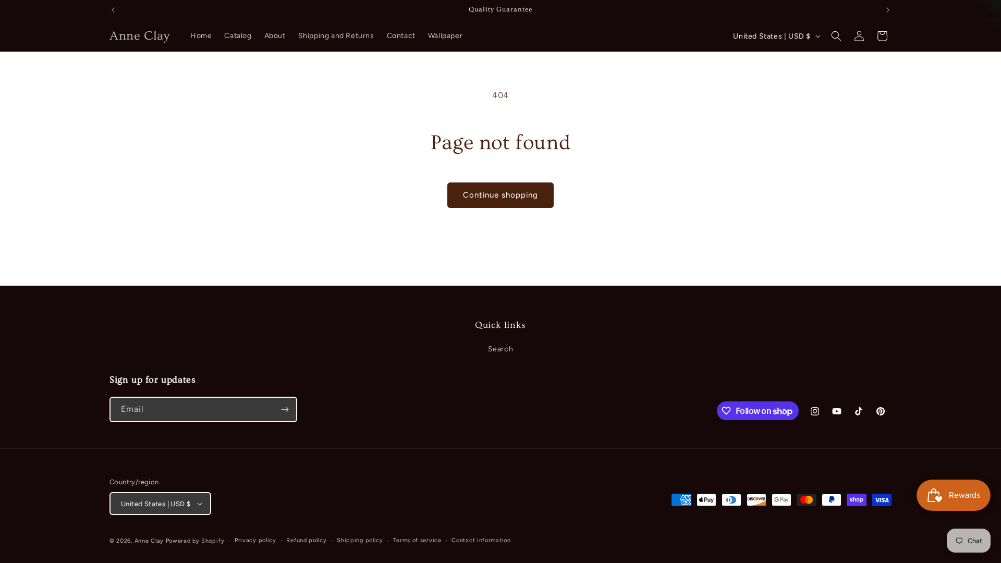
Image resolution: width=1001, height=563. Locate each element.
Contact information (480, 540)
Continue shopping (500, 195)
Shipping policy (360, 540)
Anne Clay (149, 540)
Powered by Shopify (195, 540)
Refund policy (306, 540)
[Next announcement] (887, 10)
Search (501, 349)
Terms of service (417, 540)
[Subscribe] (284, 409)
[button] (836, 36)
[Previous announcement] (113, 10)
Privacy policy (255, 540)
